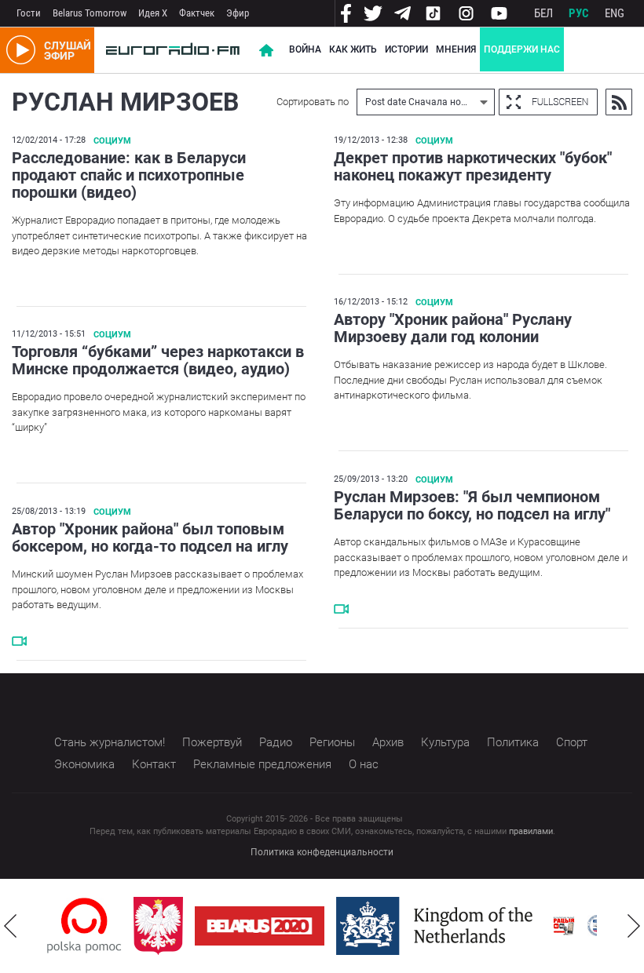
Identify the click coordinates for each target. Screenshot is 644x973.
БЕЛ (543, 13)
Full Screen (548, 102)
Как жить (353, 49)
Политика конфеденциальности (322, 852)
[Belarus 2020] (259, 926)
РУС (579, 13)
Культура (445, 742)
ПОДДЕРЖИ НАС (522, 49)
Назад (10, 926)
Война (305, 49)
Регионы (332, 742)
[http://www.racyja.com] (564, 925)
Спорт (571, 742)
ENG (614, 13)
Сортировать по (312, 102)
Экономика (84, 764)
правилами (531, 831)
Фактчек (196, 13)
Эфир (237, 13)
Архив (388, 742)
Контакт (154, 764)
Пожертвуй (212, 742)
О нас (364, 764)
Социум (112, 141)
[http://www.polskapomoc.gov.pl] (84, 925)
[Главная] (172, 50)
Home (266, 50)
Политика (513, 742)
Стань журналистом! (109, 742)
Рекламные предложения (262, 764)
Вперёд (634, 926)
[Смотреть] (341, 609)
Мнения (456, 49)
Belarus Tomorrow (89, 13)
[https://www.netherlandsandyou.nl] (438, 926)
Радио (275, 742)
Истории (406, 49)
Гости (28, 13)
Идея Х (152, 13)
